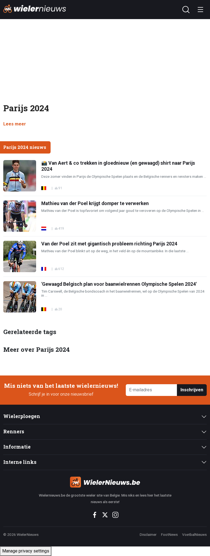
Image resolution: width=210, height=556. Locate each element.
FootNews (169, 534)
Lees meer (14, 124)
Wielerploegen (21, 416)
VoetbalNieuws (194, 534)
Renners (13, 431)
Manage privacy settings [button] (25, 551)
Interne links (19, 462)
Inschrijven (191, 389)
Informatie (17, 447)
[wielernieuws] (105, 482)
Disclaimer (148, 534)
